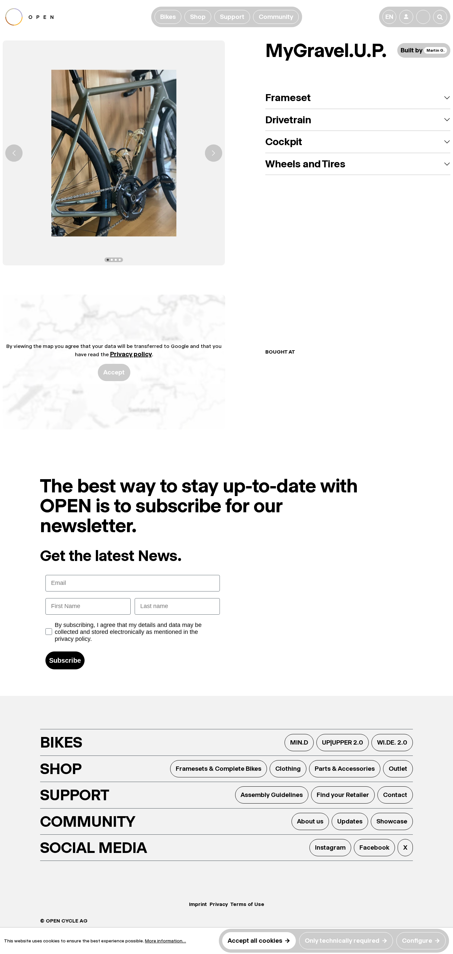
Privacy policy (131, 354)
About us (310, 821)
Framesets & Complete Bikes (218, 768)
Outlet (398, 768)
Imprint (198, 904)
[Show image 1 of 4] (108, 260)
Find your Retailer (343, 795)
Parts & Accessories (345, 768)
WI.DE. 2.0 (392, 742)
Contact (395, 795)
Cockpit (283, 142)
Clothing (288, 768)
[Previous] (14, 153)
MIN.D (299, 742)
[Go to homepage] (77, 17)
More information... (165, 940)
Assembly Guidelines (272, 795)
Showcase (391, 821)
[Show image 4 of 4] (120, 260)
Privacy (219, 904)
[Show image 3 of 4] (116, 260)
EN (389, 17)
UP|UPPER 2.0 (342, 742)
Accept (114, 372)
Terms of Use (247, 904)
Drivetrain (288, 120)
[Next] (213, 153)
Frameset (288, 97)
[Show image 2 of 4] (112, 260)
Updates (349, 821)
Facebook (374, 847)
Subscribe (65, 660)
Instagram (330, 847)
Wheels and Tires (305, 164)
